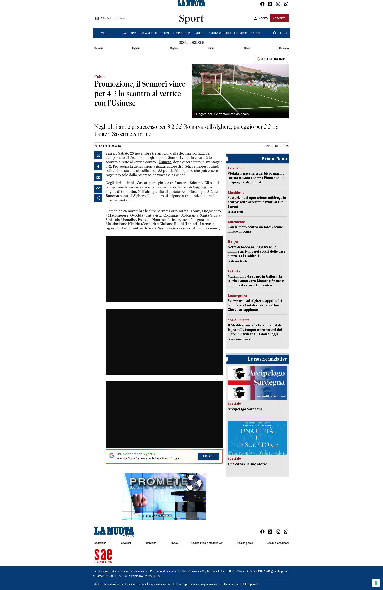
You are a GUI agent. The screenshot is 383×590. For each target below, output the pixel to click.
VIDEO (199, 33)
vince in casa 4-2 (195, 158)
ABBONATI (279, 18)
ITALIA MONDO (148, 33)
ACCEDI (263, 18)
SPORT (165, 33)
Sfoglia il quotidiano (113, 18)
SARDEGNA (129, 33)
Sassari (98, 48)
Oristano (284, 48)
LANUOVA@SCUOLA (219, 33)
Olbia (247, 48)
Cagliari (174, 48)
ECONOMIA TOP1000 (247, 33)
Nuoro (211, 48)
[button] (164, 496)
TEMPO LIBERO (182, 33)
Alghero (136, 48)
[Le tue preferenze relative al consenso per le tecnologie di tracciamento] (376, 583)
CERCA (282, 33)
